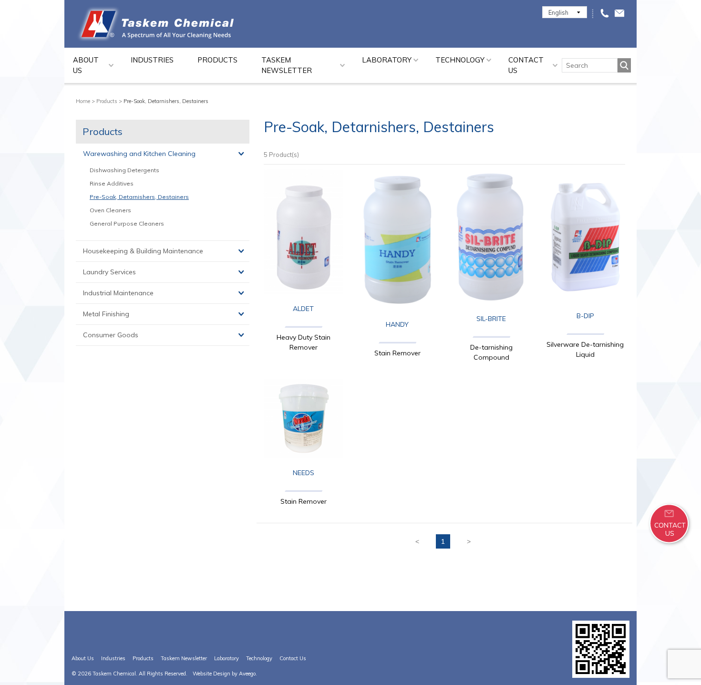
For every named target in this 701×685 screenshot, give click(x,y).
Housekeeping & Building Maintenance (143, 251)
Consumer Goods (110, 335)
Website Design (211, 673)
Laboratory (387, 59)
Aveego (247, 673)
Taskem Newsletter (286, 65)
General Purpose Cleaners (127, 223)
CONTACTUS (670, 529)
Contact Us (526, 65)
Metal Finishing (106, 314)
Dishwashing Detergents (124, 170)
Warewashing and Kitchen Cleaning (139, 153)
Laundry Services (109, 272)
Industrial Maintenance (118, 293)
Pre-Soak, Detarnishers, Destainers (139, 196)
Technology (460, 59)
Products (217, 59)
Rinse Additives (112, 183)
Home (83, 101)
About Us (86, 65)
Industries (152, 59)
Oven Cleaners (110, 210)
